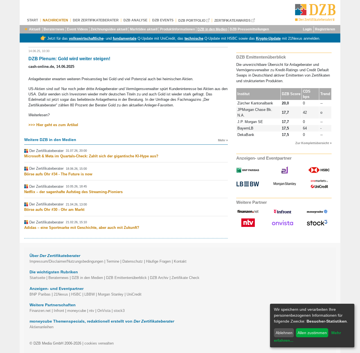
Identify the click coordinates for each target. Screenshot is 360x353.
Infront (59, 311)
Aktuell (34, 29)
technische (193, 38)
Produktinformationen (177, 29)
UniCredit (134, 294)
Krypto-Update (268, 38)
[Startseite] (315, 12)
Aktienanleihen (41, 327)
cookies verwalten (99, 343)
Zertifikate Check (185, 278)
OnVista (104, 311)
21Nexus (61, 294)
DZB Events (163, 20)
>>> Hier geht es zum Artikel (53, 125)
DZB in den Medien (212, 29)
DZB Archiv (159, 278)
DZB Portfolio (192, 20)
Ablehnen (284, 332)
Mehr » (223, 140)
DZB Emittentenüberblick (126, 278)
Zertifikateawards (232, 20)
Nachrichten (55, 20)
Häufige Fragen (158, 261)
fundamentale (124, 38)
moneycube (76, 311)
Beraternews (54, 29)
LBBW (89, 294)
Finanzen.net (40, 311)
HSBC (76, 294)
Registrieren (325, 29)
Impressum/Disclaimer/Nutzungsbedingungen (66, 261)
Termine (112, 261)
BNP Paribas (40, 294)
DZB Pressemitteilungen (249, 29)
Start (32, 20)
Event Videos (77, 29)
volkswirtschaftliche (86, 38)
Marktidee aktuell (144, 29)
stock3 (119, 311)
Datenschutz (132, 261)
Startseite (37, 278)
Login (307, 29)
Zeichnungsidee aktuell (109, 29)
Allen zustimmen (312, 332)
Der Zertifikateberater (96, 20)
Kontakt (180, 261)
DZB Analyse (135, 20)
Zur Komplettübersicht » (313, 143)
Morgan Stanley (110, 294)
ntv (91, 311)
